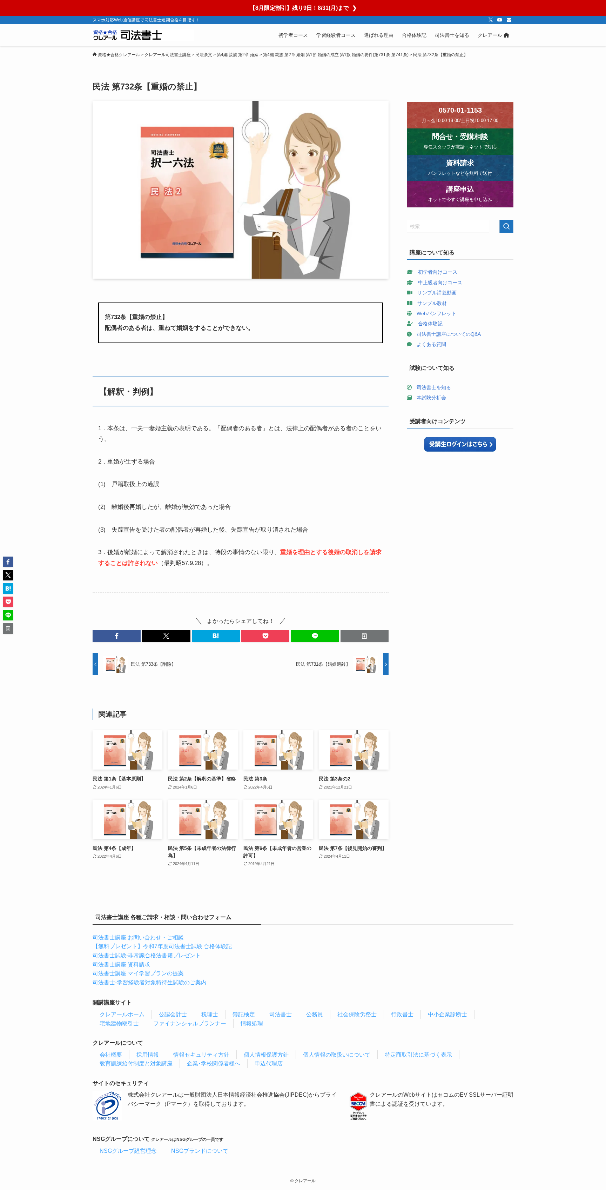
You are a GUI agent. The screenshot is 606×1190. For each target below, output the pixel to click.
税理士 (209, 1014)
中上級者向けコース (440, 282)
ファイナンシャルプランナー (189, 1023)
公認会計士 (173, 1014)
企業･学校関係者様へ (213, 1063)
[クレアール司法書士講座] (143, 35)
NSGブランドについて (199, 1151)
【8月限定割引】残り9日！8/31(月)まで (303, 8)
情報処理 (252, 1023)
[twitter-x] (490, 20)
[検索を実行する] (506, 226)
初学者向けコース (437, 272)
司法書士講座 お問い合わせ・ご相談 (138, 937)
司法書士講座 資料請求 (121, 965)
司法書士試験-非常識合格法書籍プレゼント (147, 955)
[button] (117, 636)
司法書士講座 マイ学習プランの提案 (138, 973)
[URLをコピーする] (365, 636)
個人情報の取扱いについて (336, 1055)
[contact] (508, 20)
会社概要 (111, 1055)
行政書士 (402, 1014)
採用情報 (147, 1055)
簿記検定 (244, 1014)
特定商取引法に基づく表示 (418, 1055)
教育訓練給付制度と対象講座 (136, 1063)
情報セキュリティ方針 (201, 1055)
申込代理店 (269, 1063)
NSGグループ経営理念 (128, 1151)
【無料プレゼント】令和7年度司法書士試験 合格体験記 (162, 946)
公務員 (314, 1014)
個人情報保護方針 (266, 1055)
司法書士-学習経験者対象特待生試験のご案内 (150, 982)
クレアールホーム (122, 1014)
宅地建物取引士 (119, 1023)
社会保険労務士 (357, 1014)
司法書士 (280, 1014)
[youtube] (499, 20)
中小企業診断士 (447, 1014)
